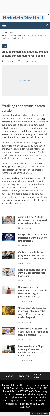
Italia (4, 46)
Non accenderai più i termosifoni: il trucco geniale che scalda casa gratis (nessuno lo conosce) (32, 292)
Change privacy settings (39, 414)
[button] (47, 25)
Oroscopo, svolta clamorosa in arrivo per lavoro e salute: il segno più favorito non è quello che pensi (33, 312)
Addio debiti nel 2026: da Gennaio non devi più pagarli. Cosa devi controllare (33, 220)
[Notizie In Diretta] (23, 17)
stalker (18, 203)
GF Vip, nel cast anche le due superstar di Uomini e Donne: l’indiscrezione (33, 237)
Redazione (9, 375)
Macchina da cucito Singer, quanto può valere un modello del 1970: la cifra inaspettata (31, 351)
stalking (41, 118)
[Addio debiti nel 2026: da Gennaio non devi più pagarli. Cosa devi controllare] (8, 220)
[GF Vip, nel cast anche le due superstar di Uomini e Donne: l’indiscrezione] (8, 237)
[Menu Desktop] (4, 25)
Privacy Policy (37, 376)
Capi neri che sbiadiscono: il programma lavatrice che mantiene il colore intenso (32, 255)
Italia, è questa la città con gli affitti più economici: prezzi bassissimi (32, 272)
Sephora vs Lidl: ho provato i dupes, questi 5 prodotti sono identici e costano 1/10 (33, 331)
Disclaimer (24, 375)
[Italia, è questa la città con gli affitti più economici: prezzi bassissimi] (8, 272)
